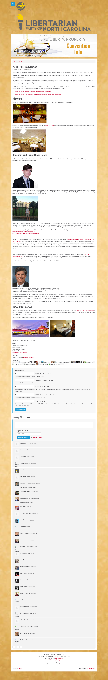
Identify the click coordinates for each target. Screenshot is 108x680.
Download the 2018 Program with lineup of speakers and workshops (31, 91)
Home (15, 62)
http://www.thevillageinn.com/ (85, 310)
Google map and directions (19, 352)
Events (30, 62)
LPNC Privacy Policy (54, 660)
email (20, 668)
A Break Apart (91, 668)
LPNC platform (49, 125)
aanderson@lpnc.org (29, 357)
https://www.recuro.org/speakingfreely (23, 231)
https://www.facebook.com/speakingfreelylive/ (25, 233)
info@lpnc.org (59, 658)
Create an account (37, 437)
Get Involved (22, 62)
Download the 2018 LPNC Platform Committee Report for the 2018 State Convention (36, 94)
